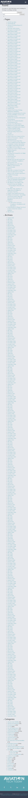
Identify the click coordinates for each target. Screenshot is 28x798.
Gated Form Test (11, 139)
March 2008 (10, 558)
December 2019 (11, 341)
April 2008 (10, 557)
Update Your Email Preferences (15, 193)
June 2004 (10, 628)
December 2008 (11, 544)
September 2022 (11, 290)
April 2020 (10, 335)
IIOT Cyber (13, 752)
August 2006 (10, 588)
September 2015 (11, 420)
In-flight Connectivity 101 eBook (15, 145)
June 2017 (9, 387)
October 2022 (11, 288)
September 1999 (11, 716)
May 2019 (9, 352)
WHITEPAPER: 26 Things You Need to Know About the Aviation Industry (16, 209)
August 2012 (10, 477)
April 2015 (10, 427)
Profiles (9, 762)
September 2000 (11, 697)
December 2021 (11, 304)
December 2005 (11, 600)
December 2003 (11, 637)
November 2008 (11, 546)
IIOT (8, 749)
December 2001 (11, 674)
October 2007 (11, 566)
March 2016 (10, 410)
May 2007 (9, 574)
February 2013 (11, 467)
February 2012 (11, 486)
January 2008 (10, 561)
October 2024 (11, 251)
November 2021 (11, 305)
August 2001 (10, 680)
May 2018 (9, 370)
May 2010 (9, 518)
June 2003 (10, 646)
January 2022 (10, 302)
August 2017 (10, 384)
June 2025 (10, 239)
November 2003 (11, 638)
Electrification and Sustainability (15, 740)
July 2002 (9, 663)
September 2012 (11, 475)
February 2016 (11, 412)
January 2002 (10, 672)
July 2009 (9, 534)
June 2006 (10, 591)
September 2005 (11, 605)
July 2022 (9, 293)
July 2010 (9, 515)
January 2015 (10, 432)
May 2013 (9, 463)
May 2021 (9, 315)
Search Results (11, 167)
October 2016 (11, 399)
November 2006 (11, 583)
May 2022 (9, 296)
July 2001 (9, 682)
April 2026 (10, 224)
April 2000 (10, 705)
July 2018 (9, 367)
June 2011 (9, 498)
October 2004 (11, 622)
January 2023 (10, 284)
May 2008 (10, 555)
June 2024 (10, 258)
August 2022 (10, 292)
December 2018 (11, 359)
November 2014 (11, 435)
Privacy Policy (22, 793)
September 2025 (11, 234)
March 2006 (10, 595)
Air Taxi (9, 726)
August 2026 (10, 217)
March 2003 (10, 651)
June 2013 (9, 461)
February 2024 (11, 264)
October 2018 (11, 362)
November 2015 (11, 416)
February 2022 (11, 301)
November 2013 (11, 453)
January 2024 (10, 265)
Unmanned (10, 769)
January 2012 (10, 487)
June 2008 (10, 554)
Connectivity (10, 735)
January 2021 (10, 321)
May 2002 (10, 666)
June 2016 (9, 406)
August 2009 (10, 532)
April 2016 (10, 409)
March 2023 (10, 281)
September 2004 (11, 623)
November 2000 (11, 694)
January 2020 (10, 339)
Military (9, 759)
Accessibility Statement (23, 795)
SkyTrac (9, 168)
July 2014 (9, 441)
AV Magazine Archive (12, 107)
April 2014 (10, 446)
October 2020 (11, 325)
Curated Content (11, 737)
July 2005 (9, 608)
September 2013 (11, 457)
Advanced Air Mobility (13, 722)
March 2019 (10, 355)
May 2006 (10, 592)
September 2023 (11, 271)
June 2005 (10, 609)
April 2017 (10, 390)
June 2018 (9, 369)
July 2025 (9, 238)
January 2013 (10, 469)
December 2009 (11, 526)
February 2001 (11, 689)
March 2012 (10, 484)
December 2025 (11, 230)
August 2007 (10, 569)
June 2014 (10, 443)
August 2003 (10, 643)
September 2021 (11, 308)
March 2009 (10, 540)
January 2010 (10, 524)
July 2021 (9, 312)
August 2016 (10, 403)
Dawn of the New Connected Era (16, 136)
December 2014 (11, 433)
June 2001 (10, 683)
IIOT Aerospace (14, 751)
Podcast (9, 760)
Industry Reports (11, 150)
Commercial (10, 734)
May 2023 (9, 278)
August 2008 (10, 551)
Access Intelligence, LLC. (7, 793)
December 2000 (11, 692)
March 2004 (10, 632)
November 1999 (11, 713)
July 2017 (9, 386)
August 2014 (10, 440)
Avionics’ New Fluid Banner (14, 124)
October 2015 (10, 418)
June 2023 (10, 276)
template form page (12, 174)
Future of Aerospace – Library (15, 137)
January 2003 (10, 654)
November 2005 (11, 601)
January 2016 (10, 413)
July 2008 (9, 552)
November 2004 (11, 620)
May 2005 (9, 611)
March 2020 (10, 336)
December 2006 (11, 581)
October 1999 (11, 714)
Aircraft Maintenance (13, 728)
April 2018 (10, 372)
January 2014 (10, 450)
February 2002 (11, 671)
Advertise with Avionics (13, 28)
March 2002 (10, 669)
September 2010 (11, 512)
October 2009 (11, 529)
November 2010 (11, 509)
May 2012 (9, 481)
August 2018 (10, 366)
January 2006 (10, 598)
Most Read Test (11, 156)
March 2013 (10, 466)
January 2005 (10, 617)
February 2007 (11, 578)
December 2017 (11, 378)
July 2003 (9, 645)
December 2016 (11, 396)
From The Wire (11, 745)
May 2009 (10, 537)
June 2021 (9, 313)
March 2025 (10, 244)
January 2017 (10, 395)
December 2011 (11, 489)
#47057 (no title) (11, 22)
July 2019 (9, 349)
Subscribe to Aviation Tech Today (16, 170)
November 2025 (11, 231)
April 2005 (10, 612)
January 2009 (10, 543)
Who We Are (10, 211)
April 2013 (10, 464)
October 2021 (11, 307)
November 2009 (11, 527)
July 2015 (9, 423)
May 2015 (9, 426)
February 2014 (11, 449)
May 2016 (9, 407)
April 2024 (10, 261)
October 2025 (11, 233)
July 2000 (9, 700)
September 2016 (11, 401)
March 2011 (10, 503)
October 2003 (11, 640)
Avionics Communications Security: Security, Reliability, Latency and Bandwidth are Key (16, 114)
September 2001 (11, 679)
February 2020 (11, 338)
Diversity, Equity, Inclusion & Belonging (11, 795)
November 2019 (11, 342)
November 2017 (11, 379)
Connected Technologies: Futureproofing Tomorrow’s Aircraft (14, 131)
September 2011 (11, 494)
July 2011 (9, 497)
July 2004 (9, 626)
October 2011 (10, 492)
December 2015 (11, 415)
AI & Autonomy (11, 725)
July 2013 (9, 460)
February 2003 (11, 652)
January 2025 (10, 247)
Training (9, 768)
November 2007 (11, 564)
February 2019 (11, 356)
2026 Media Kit (11, 23)
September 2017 (11, 382)
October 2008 (11, 548)
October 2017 (10, 381)
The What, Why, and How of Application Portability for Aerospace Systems (14, 190)
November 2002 (11, 657)
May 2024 (10, 259)
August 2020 (10, 329)
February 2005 (11, 615)
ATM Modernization (12, 731)
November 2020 (11, 324)
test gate (9, 176)
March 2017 (10, 392)
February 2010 (11, 523)
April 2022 (10, 298)
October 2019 (11, 344)
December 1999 (11, 711)
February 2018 (11, 375)
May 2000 (10, 703)
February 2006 (11, 597)
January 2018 (10, 376)
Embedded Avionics (12, 743)
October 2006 (11, 585)
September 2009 (11, 531)
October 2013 (11, 455)
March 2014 (10, 447)
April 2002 (10, 668)
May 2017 (9, 389)
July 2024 (9, 256)
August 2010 (10, 514)
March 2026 (10, 225)
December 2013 (11, 452)
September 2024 (11, 253)
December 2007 (11, 563)
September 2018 (11, 364)
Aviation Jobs (10, 108)
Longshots (10, 757)
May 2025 (9, 241)
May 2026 (9, 222)
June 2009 (10, 535)
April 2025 (10, 242)
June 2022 (10, 295)
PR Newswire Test (12, 162)
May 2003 (10, 648)
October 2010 (11, 510)
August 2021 (10, 310)
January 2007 (10, 580)
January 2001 (10, 691)
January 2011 (10, 506)
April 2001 (10, 686)
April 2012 (10, 483)
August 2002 (10, 662)
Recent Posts (10, 763)
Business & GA (11, 732)
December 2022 (11, 285)
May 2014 (9, 444)
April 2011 (9, 501)
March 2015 (10, 429)
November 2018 (11, 361)
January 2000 (10, 709)
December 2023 (11, 267)
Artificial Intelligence (12, 729)
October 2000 (11, 696)
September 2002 (11, 660)
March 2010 (10, 521)
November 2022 (11, 287)
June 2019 (10, 350)
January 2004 (10, 635)
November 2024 (11, 250)
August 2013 (10, 458)
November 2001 (11, 676)
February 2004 (11, 634)
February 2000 (11, 708)
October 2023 (11, 270)
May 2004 (10, 629)
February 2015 (11, 430)
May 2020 (10, 333)
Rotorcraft (10, 766)
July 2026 (9, 219)
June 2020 (10, 332)
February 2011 (11, 504)
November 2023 (11, 268)
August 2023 (10, 273)
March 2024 (10, 262)
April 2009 (10, 538)
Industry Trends (11, 756)
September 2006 (11, 586)
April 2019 (10, 353)
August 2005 (10, 606)
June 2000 (10, 702)
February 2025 (11, 245)
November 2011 (11, 490)
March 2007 (10, 577)
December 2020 (11, 322)
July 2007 (9, 571)
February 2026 (11, 227)
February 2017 (11, 393)
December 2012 (11, 470)
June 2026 (10, 221)
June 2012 (9, 480)
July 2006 (9, 589)
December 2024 (11, 248)
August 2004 (10, 625)
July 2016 (9, 404)
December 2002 (11, 655)
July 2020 (9, 330)
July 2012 (9, 478)
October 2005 (11, 603)
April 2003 (10, 649)
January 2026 (10, 228)
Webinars (9, 201)
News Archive (11, 158)
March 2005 (10, 614)
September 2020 (11, 327)
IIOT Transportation (15, 754)
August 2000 (10, 699)
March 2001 (10, 688)
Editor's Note (11, 739)
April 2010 (10, 520)
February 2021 (11, 319)
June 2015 (9, 424)
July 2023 (9, 275)
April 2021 (10, 316)
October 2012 (11, 473)
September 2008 (11, 549)
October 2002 (11, 659)
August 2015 (10, 421)
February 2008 (11, 560)
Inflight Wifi (10, 151)
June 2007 (10, 572)
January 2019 (10, 358)
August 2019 (10, 347)
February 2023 (11, 282)
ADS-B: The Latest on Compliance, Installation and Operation (17, 204)
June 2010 (10, 517)
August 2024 (10, 254)
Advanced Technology (13, 723)
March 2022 (10, 299)
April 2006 (10, 594)
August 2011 (10, 495)
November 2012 (11, 472)
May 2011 (9, 500)
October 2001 (11, 677)
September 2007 (11, 568)
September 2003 (11, 642)
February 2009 (11, 541)
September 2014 (11, 438)
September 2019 (11, 345)
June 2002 (10, 665)
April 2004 (10, 631)
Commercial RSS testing (13, 128)
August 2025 (10, 236)
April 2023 (10, 279)
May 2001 (9, 685)
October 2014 (11, 436)
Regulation (10, 765)
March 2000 (10, 706)
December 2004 (11, 618)
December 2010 (11, 507)
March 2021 (10, 318)
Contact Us (10, 134)
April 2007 (10, 575)
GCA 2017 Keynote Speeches (14, 141)
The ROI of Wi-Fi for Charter (14, 181)
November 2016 (11, 398)
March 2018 (10, 373)
